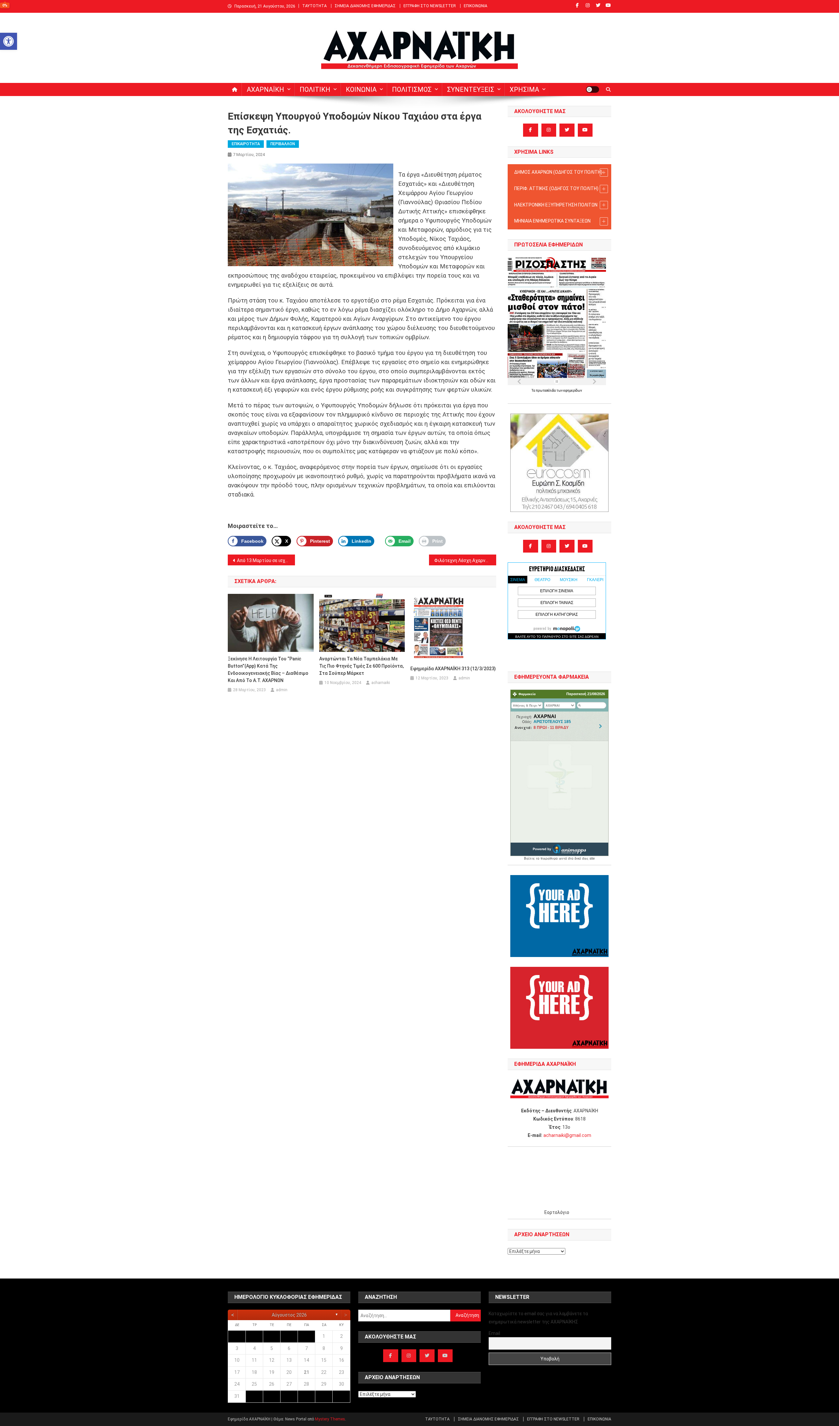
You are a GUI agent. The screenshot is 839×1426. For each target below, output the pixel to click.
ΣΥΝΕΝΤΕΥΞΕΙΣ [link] (470, 89)
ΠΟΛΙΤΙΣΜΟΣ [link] (412, 89)
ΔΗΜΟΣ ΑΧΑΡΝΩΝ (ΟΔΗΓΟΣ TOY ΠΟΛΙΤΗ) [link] (558, 172)
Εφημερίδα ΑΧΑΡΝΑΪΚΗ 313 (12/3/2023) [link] (453, 668)
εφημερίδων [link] (572, 390)
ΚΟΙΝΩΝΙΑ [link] (361, 89)
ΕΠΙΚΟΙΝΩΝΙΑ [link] (475, 6)
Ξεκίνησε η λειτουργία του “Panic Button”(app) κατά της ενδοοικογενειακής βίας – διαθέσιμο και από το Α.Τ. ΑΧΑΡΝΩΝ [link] (268, 669)
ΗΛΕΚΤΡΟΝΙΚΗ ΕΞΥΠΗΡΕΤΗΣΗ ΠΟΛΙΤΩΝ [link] (555, 204)
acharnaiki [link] (380, 682)
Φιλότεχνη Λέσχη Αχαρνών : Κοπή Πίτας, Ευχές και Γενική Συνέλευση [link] (465, 560)
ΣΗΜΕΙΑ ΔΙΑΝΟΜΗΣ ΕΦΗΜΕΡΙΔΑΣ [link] (365, 6)
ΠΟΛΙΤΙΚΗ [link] (315, 89)
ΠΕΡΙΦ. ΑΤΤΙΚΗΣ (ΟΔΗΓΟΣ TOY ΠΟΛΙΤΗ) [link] (556, 188)
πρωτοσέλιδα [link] (546, 390)
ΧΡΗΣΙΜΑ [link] (524, 89)
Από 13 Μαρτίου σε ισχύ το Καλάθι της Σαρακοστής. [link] (266, 560)
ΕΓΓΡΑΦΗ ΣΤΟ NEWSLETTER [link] (429, 6)
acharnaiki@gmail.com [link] (567, 1135)
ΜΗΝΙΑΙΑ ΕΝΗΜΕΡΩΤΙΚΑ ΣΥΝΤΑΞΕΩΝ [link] (552, 221)
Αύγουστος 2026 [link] (289, 1315)
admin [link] (281, 690)
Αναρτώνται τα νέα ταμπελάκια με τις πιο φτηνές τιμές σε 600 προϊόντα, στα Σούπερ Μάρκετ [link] (361, 666)
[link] (8, 41)
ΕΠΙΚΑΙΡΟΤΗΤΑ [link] (246, 144)
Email (494, 1333)
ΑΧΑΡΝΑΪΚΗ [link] (265, 89)
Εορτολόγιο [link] (556, 1212)
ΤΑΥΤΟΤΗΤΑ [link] (314, 6)
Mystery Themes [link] (330, 1419)
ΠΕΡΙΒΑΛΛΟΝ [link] (282, 144)
